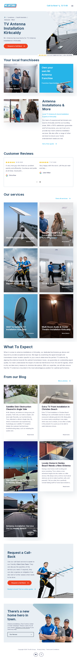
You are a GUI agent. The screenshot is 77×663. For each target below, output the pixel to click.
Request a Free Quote (22, 627)
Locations (11, 17)
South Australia (21, 17)
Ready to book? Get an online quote (20, 589)
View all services (61, 198)
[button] (39, 182)
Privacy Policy (41, 649)
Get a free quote (48, 144)
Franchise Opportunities (50, 83)
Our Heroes (13, 634)
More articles (63, 381)
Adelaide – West (9, 20)
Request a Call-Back (15, 46)
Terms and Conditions (52, 649)
